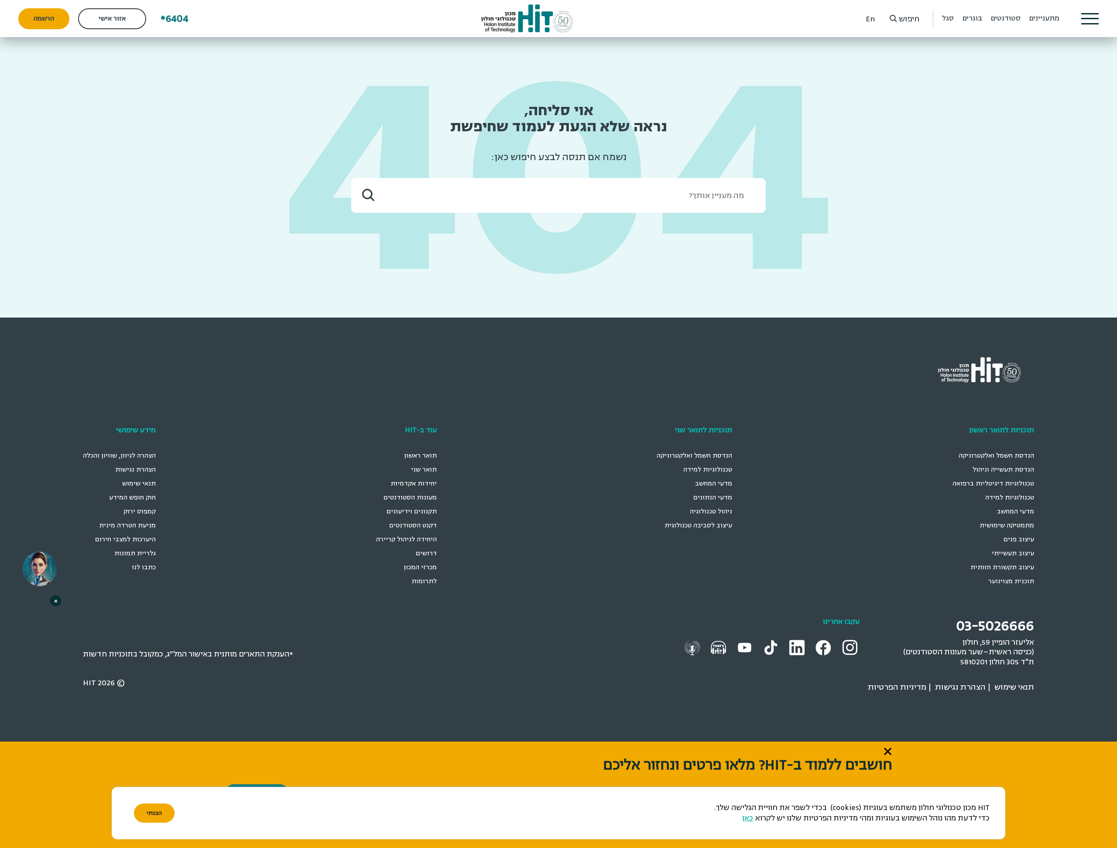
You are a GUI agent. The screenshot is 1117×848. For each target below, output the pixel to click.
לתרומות (424, 581)
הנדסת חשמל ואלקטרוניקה (996, 455)
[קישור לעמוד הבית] (527, 18)
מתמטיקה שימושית (1007, 525)
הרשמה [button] (44, 18)
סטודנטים (1006, 18)
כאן (747, 818)
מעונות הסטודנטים (410, 497)
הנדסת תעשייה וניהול (1003, 469)
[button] (1090, 18)
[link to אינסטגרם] (851, 646)
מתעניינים (1044, 18)
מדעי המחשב (1015, 511)
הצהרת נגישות (135, 469)
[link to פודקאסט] (719, 646)
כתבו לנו (144, 567)
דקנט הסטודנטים (413, 525)
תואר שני (424, 469)
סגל (948, 18)
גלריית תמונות (135, 553)
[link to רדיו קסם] (693, 646)
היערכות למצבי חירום (125, 539)
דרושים (426, 553)
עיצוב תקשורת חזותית (1002, 567)
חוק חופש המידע (132, 497)
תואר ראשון (420, 455)
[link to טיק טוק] (772, 646)
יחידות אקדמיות (414, 483)
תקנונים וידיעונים (412, 511)
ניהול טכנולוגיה (711, 511)
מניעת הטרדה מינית (127, 525)
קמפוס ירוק (139, 511)
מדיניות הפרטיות (897, 687)
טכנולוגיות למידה (1009, 497)
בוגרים (972, 18)
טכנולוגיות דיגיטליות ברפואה (993, 483)
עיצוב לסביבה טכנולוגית (698, 525)
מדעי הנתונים (712, 497)
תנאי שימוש (139, 483)
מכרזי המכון (420, 567)
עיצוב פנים (1019, 539)
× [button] (56, 601)
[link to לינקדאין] (798, 647)
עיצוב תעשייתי (1013, 553)
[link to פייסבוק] (824, 647)
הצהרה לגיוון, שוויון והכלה (119, 455)
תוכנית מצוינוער (1011, 581)
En (870, 18)
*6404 (174, 18)
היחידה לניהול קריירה (406, 539)
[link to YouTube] (745, 646)
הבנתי (154, 813)
